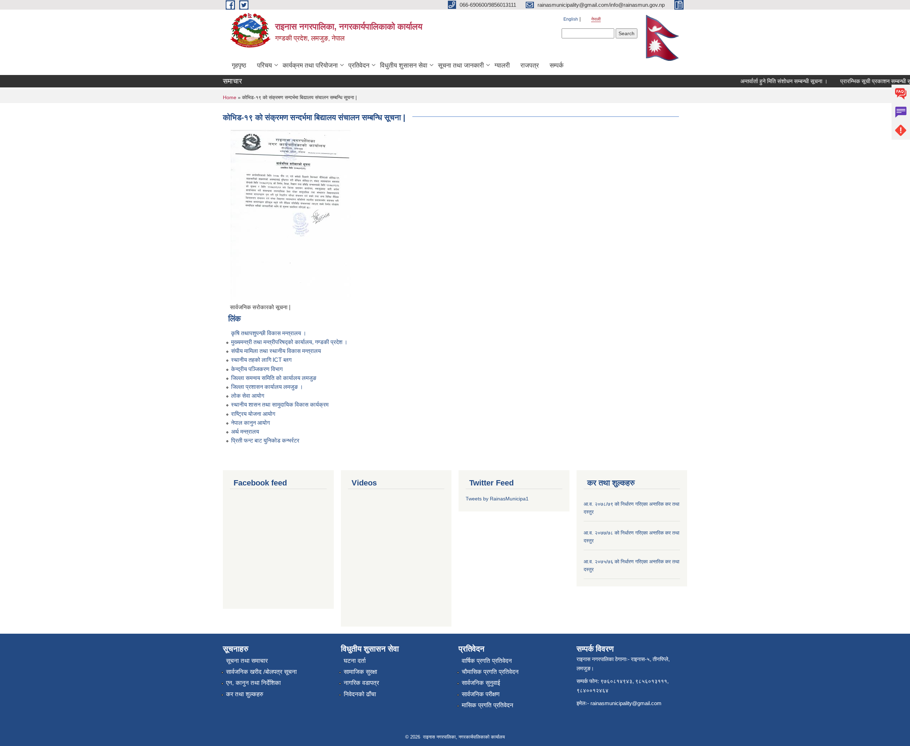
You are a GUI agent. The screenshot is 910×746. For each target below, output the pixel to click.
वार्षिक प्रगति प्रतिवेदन (487, 661)
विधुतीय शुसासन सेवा (403, 65)
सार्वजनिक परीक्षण (480, 694)
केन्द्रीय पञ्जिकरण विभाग (257, 369)
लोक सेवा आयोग (247, 396)
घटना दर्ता (355, 661)
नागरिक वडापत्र (361, 683)
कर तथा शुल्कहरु (244, 694)
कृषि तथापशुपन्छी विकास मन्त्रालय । (268, 333)
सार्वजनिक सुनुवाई (481, 683)
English (570, 19)
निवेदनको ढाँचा (360, 694)
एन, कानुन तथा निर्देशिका (253, 683)
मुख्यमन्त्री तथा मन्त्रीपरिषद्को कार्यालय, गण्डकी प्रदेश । (289, 342)
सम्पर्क (556, 65)
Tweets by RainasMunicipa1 (497, 498)
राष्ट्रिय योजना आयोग (253, 414)
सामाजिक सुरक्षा (360, 672)
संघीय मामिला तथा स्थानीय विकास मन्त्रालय (276, 351)
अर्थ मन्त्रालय (245, 432)
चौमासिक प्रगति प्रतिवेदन (490, 672)
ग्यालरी (502, 65)
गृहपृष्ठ (239, 65)
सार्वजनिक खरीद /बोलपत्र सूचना (261, 672)
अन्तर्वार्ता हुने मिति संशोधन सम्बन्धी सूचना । (775, 81)
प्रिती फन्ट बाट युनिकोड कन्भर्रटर (265, 441)
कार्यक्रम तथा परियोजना (310, 65)
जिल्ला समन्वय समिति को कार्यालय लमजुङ (273, 378)
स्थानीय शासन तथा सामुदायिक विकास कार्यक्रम (279, 405)
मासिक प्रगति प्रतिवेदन (487, 705)
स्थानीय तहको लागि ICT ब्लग (261, 360)
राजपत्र (529, 65)
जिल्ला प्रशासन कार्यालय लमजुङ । (267, 387)
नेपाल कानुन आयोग (250, 423)
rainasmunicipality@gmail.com (626, 703)
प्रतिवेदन (358, 65)
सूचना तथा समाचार (247, 661)
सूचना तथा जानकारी (461, 65)
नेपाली (596, 19)
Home (229, 97)
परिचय (264, 65)
